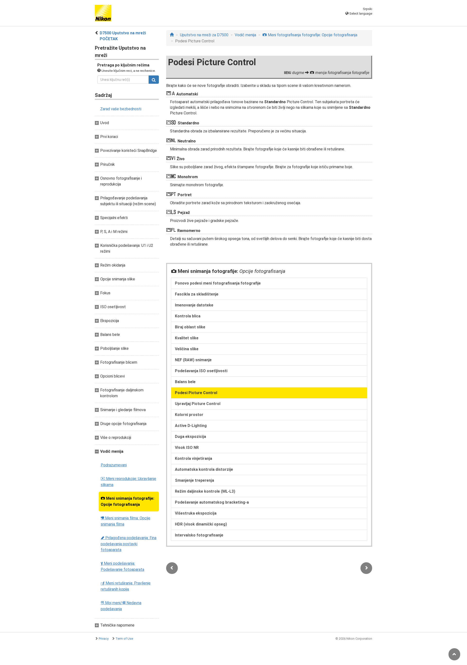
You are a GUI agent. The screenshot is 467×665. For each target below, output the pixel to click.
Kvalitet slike (186, 338)
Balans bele (185, 381)
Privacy (103, 638)
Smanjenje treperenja (194, 480)
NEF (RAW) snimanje (193, 360)
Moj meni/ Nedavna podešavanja (121, 605)
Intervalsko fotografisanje (199, 535)
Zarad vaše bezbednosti (120, 109)
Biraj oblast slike (190, 327)
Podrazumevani (114, 465)
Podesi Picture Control (196, 392)
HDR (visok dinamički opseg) (201, 524)
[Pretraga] (154, 79)
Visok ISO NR (187, 447)
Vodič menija (245, 35)
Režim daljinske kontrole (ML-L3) (205, 491)
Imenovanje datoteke (194, 305)
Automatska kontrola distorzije (204, 469)
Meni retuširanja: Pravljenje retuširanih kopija (126, 586)
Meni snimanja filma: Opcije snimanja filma (125, 521)
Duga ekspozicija (190, 436)
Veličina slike (186, 349)
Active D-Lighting (191, 425)
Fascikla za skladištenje (196, 294)
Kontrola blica (187, 316)
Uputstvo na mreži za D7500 (204, 35)
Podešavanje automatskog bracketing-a (212, 502)
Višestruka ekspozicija (195, 513)
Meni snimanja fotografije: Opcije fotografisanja (127, 501)
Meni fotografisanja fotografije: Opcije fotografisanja (309, 35)
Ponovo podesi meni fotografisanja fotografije (218, 283)
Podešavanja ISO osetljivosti (201, 371)
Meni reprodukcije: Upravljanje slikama (128, 481)
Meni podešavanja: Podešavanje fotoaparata (122, 566)
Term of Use (124, 638)
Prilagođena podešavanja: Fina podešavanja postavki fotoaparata (128, 544)
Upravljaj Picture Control (197, 403)
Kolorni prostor (189, 414)
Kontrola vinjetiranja (193, 458)
